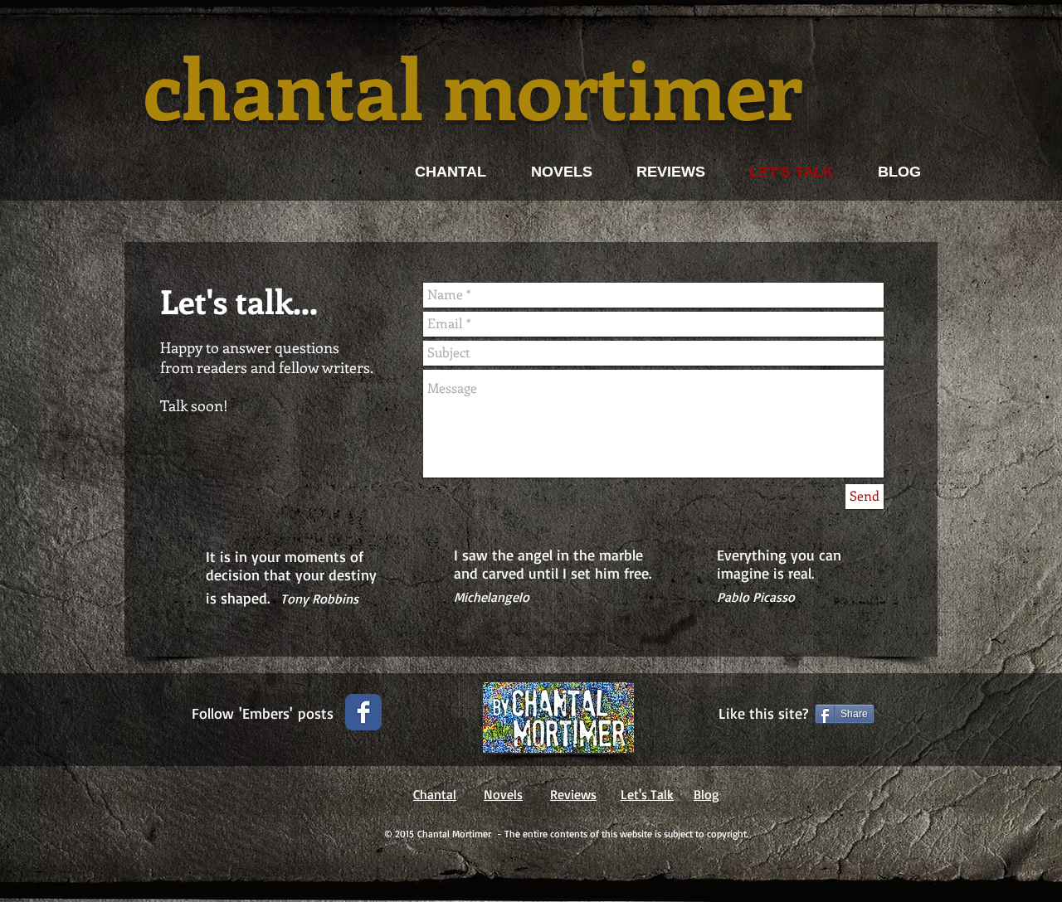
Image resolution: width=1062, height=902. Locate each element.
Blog (706, 794)
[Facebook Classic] (363, 712)
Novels (503, 794)
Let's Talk (647, 794)
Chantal (434, 794)
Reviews (573, 794)
